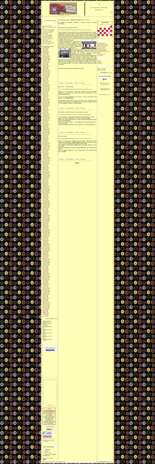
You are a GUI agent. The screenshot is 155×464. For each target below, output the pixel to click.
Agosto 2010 (46, 84)
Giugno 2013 (46, 125)
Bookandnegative (102, 43)
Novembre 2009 (46, 73)
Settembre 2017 (46, 186)
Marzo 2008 (45, 49)
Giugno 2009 (46, 67)
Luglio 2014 (45, 140)
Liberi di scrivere (101, 54)
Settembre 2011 (46, 99)
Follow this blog (50, 350)
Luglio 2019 (45, 213)
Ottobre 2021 (46, 246)
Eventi (44, 33)
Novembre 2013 (46, 131)
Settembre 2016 (46, 172)
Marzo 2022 (45, 252)
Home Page (62, 20)
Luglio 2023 (45, 271)
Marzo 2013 (45, 121)
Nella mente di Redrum (103, 45)
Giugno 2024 (46, 284)
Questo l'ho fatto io (47, 42)
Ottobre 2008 (46, 57)
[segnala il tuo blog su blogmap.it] (50, 441)
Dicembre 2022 (46, 263)
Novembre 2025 (46, 305)
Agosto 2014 (46, 142)
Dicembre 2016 (46, 175)
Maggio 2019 (46, 211)
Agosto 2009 (46, 69)
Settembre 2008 (46, 56)
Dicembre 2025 (46, 306)
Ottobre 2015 (46, 159)
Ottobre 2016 (46, 173)
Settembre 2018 (46, 201)
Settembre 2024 (46, 288)
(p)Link (61, 83)
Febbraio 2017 (46, 178)
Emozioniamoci (46, 32)
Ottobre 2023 (46, 275)
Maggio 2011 (46, 94)
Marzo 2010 (45, 78)
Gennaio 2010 (46, 75)
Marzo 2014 (45, 136)
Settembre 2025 (46, 302)
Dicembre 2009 (46, 74)
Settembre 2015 (46, 157)
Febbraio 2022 (46, 250)
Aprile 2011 (45, 93)
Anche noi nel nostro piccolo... (50, 27)
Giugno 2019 (46, 212)
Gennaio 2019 (46, 206)
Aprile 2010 (45, 79)
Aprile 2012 (45, 108)
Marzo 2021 (45, 237)
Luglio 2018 (45, 198)
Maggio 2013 (46, 124)
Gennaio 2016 (46, 162)
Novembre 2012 (46, 116)
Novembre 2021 (46, 247)
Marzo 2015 (45, 150)
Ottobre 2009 (46, 72)
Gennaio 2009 (46, 61)
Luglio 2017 (45, 184)
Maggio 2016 (46, 167)
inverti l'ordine (85, 20)
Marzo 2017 (45, 179)
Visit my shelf (50, 405)
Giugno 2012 (46, 110)
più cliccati (54, 318)
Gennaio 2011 (46, 90)
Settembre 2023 (46, 273)
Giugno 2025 (46, 299)
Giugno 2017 (46, 183)
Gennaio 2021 (46, 235)
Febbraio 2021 (46, 236)
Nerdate (44, 40)
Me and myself (46, 36)
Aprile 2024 (45, 282)
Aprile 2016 (45, 166)
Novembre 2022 (46, 261)
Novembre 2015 (46, 160)
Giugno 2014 (46, 139)
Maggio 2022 (46, 254)
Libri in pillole (46, 35)
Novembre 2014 (46, 145)
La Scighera (100, 55)
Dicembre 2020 (46, 233)
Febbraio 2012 (46, 105)
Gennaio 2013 (46, 119)
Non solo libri (46, 41)
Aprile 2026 (45, 311)
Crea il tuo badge (49, 410)
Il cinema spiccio (101, 48)
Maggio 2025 (46, 298)
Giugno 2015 (46, 154)
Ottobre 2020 (46, 231)
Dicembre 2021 (46, 248)
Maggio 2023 (46, 269)
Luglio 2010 (45, 82)
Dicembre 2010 (46, 88)
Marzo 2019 (45, 208)
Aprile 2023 (45, 267)
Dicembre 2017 (46, 190)
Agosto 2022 (46, 258)
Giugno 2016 (46, 168)
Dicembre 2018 (46, 204)
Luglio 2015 (45, 155)
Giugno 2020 (46, 226)
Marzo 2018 (45, 194)
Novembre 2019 (46, 218)
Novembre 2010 (46, 87)
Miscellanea (45, 37)
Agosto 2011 (46, 98)
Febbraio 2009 (46, 62)
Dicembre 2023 (46, 277)
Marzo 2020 (45, 223)
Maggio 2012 (46, 109)
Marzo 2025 (45, 295)
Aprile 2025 (45, 296)
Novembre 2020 (46, 232)
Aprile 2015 (45, 151)
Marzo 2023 (45, 266)
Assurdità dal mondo (47, 29)
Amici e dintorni (46, 26)
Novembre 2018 (46, 203)
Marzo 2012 (45, 107)
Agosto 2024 (46, 287)
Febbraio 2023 (46, 265)
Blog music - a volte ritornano (65, 86)
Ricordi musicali (62, 136)
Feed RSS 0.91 (105, 83)
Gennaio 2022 (46, 249)
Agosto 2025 (46, 301)
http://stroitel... (46, 325)
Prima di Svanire (101, 46)
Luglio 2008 (45, 53)
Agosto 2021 (46, 243)
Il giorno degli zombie (102, 44)
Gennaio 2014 (46, 133)
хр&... (44, 328)
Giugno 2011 (46, 96)
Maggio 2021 (46, 240)
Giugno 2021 (46, 241)
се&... (44, 335)
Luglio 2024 (45, 285)
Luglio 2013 (45, 126)
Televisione (45, 44)
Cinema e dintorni (47, 31)
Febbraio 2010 (46, 76)
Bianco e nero (101, 68)
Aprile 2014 (45, 137)
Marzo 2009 (45, 63)
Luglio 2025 (45, 300)
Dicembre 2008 (46, 59)
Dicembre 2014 (46, 146)
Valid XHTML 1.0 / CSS (104, 94)
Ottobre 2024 (46, 289)
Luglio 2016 (45, 169)
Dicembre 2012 (46, 117)
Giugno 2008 (46, 52)
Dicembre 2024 (46, 292)
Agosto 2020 (46, 229)
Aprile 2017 (45, 180)
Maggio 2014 (46, 138)
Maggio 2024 (46, 283)
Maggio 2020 (46, 225)
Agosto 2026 (46, 316)
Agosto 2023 (46, 272)
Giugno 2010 (46, 81)
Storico (68, 20)
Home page (45, 461)
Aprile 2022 (45, 253)
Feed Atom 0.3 (105, 84)
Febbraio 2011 (46, 91)
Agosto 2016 (46, 171)
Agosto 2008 (46, 55)
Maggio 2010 (46, 80)
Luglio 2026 (45, 314)
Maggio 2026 (46, 312)
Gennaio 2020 (46, 220)
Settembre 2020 (46, 230)
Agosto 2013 (46, 127)
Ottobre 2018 (46, 202)
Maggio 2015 (46, 153)
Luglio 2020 (45, 227)
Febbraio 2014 (46, 134)
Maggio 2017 (46, 182)
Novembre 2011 (46, 102)
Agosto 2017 (46, 185)
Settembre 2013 (46, 128)
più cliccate (109, 72)
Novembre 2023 (46, 276)
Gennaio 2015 (46, 148)
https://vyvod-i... (46, 322)
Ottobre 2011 (46, 101)
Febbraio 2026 (46, 308)
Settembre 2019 (46, 215)
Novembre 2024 (46, 290)
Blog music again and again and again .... (68, 27)
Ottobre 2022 (46, 260)
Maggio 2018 (46, 196)
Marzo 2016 (45, 165)
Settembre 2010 (46, 85)
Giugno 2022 (46, 255)
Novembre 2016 (46, 174)
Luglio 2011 (45, 97)
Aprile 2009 (45, 64)
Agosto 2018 (46, 200)
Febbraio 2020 (46, 221)
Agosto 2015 (46, 156)
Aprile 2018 (45, 195)
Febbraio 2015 (46, 149)
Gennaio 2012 (46, 104)
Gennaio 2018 (46, 191)
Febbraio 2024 (46, 279)
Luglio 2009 (45, 68)
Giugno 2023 (46, 270)
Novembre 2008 (46, 58)
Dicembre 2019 (46, 219)
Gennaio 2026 (46, 307)
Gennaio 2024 (46, 278)
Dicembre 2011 (46, 103)
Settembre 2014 (46, 143)
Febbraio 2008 (46, 47)
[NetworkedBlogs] (50, 347)
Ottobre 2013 (46, 130)
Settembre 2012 (46, 114)
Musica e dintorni (47, 38)
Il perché (100, 62)
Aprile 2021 (45, 238)
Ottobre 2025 (46, 304)
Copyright (100, 63)
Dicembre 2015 (46, 161)
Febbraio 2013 (46, 120)
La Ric (67, 15)
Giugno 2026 (46, 313)
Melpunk (80, 96)
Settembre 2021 (46, 244)
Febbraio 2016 (46, 163)
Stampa (82, 83)
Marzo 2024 (45, 281)
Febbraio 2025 (46, 294)
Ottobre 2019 (46, 217)
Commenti (67, 83)
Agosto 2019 (46, 214)
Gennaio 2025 (46, 293)
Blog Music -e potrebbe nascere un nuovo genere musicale (73, 112)
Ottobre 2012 (46, 115)
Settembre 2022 (46, 259)
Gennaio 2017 (46, 177)
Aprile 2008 (45, 50)
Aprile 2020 (45, 224)
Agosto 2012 (46, 113)
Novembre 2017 (46, 189)
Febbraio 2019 (46, 207)
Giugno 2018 (46, 197)
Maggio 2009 (46, 65)
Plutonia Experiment (102, 50)
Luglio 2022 (45, 256)
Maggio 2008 (46, 51)
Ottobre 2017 (46, 188)
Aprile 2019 (45, 209)
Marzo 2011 (45, 92)
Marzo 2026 (45, 310)
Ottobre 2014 (46, 144)
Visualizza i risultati (47, 458)
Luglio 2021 (45, 242)
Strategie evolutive (102, 49)
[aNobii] (50, 378)
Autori (99, 60)
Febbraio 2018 (46, 192)
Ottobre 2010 (46, 86)
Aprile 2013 (45, 122)
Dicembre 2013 (46, 132)
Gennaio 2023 (46, 264)
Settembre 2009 (46, 70)
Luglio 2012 (45, 111)
